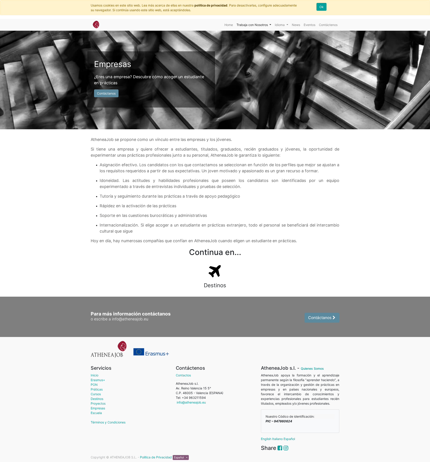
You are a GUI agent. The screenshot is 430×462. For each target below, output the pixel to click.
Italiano (277, 439)
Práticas (97, 389)
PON (94, 384)
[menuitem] (229, 25)
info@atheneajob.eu (191, 402)
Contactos (183, 375)
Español (289, 439)
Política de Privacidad (156, 457)
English (266, 439)
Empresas (98, 408)
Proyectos (98, 403)
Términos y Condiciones (108, 422)
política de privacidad (210, 5)
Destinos (97, 399)
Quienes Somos (312, 368)
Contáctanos (106, 93)
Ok (321, 7)
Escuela (96, 413)
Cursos (96, 394)
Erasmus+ (98, 380)
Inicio (94, 375)
